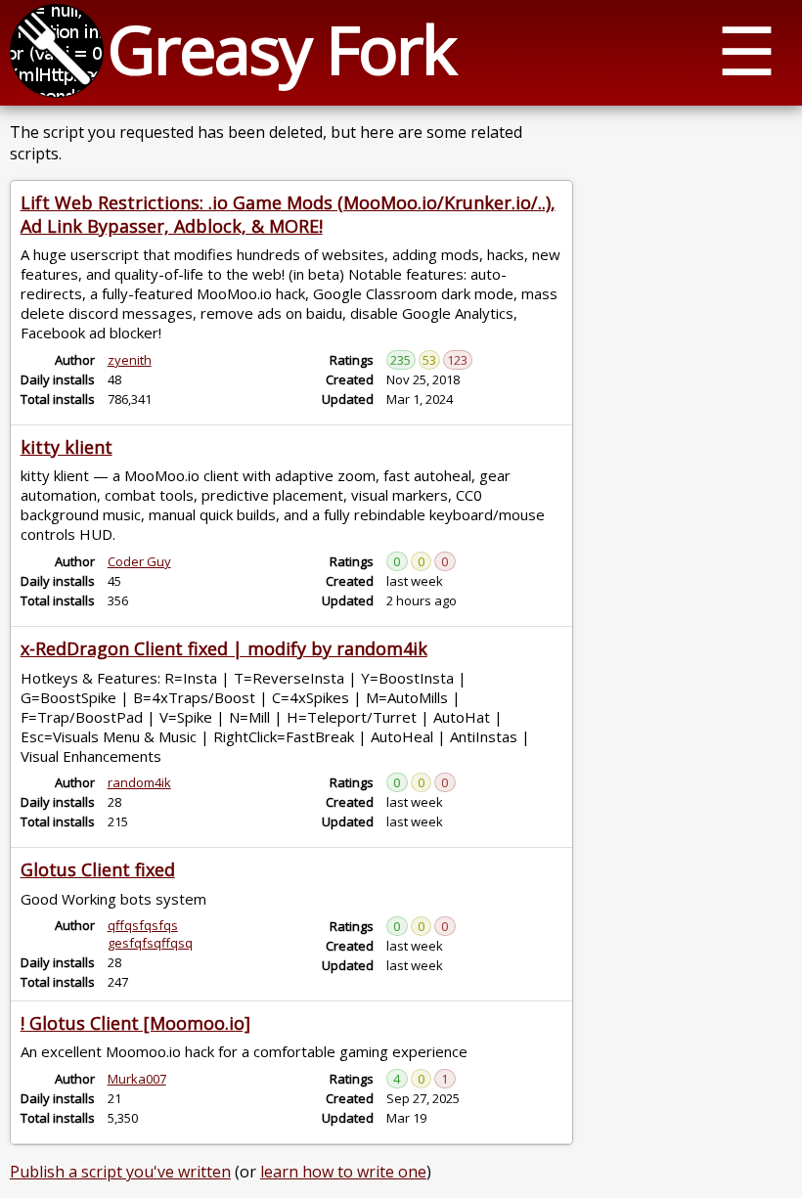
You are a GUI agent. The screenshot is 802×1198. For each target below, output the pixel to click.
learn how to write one (343, 1171)
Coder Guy (139, 561)
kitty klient (66, 447)
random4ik (139, 782)
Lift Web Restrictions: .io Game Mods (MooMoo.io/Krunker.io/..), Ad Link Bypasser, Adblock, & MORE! (288, 214)
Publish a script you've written (120, 1171)
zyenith (130, 360)
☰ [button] (747, 49)
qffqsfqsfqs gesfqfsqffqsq (150, 934)
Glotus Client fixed (98, 869)
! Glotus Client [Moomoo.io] (135, 1023)
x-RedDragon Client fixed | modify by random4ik (224, 648)
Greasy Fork (281, 48)
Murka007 (137, 1078)
